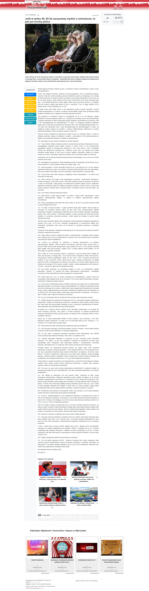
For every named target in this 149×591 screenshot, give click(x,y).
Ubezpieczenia (32, 14)
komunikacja (30, 106)
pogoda (77, 580)
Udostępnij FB (30, 90)
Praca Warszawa (93, 580)
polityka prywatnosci (51, 586)
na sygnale (30, 102)
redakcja (33, 584)
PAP (38, 15)
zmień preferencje (42, 586)
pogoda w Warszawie (112, 14)
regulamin (28, 586)
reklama (28, 584)
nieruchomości (31, 118)
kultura (30, 110)
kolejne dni (105, 21)
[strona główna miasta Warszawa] (36, 6)
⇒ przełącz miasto (35, 582)
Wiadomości (63, 1)
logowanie (43, 584)
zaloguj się (119, 1)
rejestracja (48, 584)
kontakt (38, 584)
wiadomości (30, 94)
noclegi (82, 580)
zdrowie (30, 114)
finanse (86, 580)
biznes (30, 122)
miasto (30, 98)
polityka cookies (34, 586)
